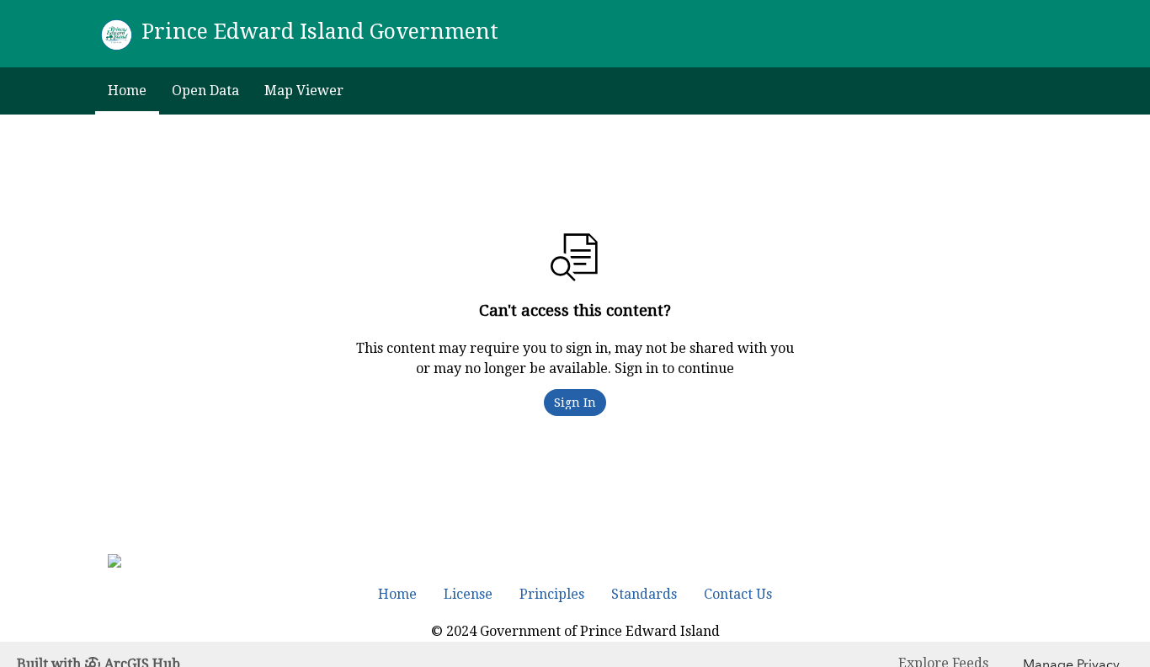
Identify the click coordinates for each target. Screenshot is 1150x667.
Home (127, 91)
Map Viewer (303, 91)
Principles (551, 594)
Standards (644, 594)
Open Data (205, 91)
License (468, 594)
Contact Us (738, 594)
